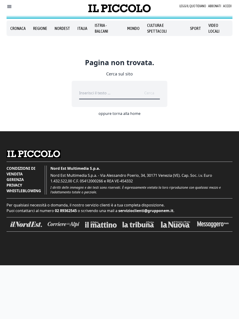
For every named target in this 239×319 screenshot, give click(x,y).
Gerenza (15, 179)
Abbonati (214, 6)
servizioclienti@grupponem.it (145, 210)
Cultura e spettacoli (157, 28)
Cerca (149, 93)
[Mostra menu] (9, 6)
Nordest (62, 28)
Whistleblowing (24, 190)
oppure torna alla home (119, 113)
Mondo (133, 28)
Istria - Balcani (101, 28)
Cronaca (18, 28)
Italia (82, 28)
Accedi (227, 6)
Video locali (213, 28)
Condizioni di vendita (21, 171)
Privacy (14, 185)
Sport (195, 28)
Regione (40, 28)
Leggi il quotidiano (192, 6)
